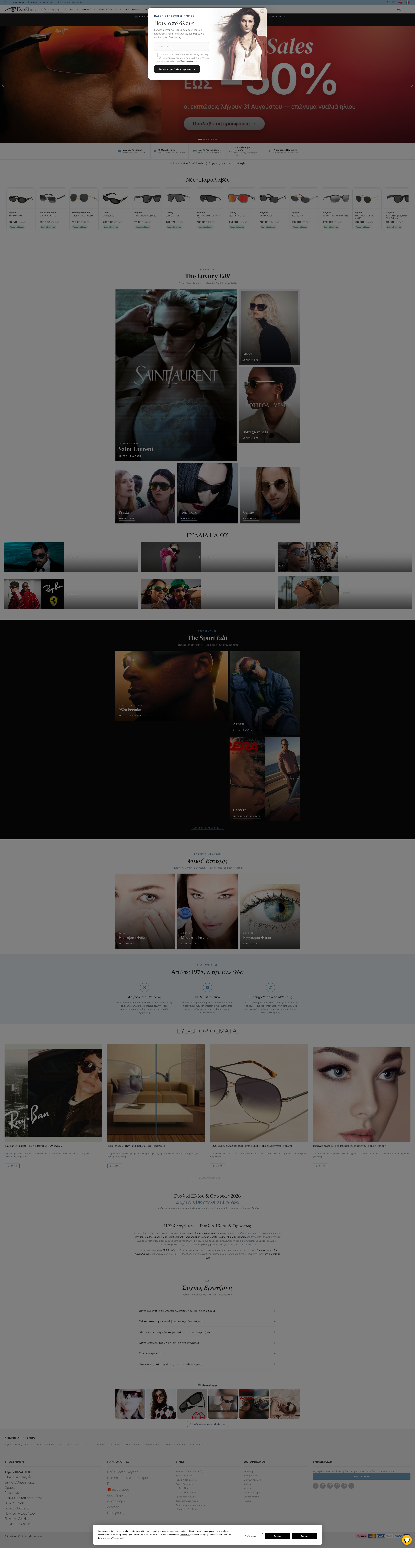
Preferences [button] (118, 1538)
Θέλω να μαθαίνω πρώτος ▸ (177, 69)
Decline (277, 1536)
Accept (304, 1536)
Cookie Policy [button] (185, 1535)
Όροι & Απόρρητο (188, 61)
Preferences (250, 1536)
